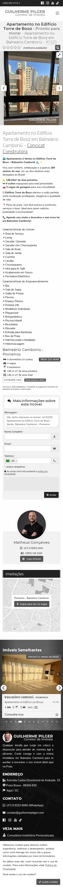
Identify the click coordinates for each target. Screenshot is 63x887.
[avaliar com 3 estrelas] (11, 47)
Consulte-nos (12, 379)
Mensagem (10, 412)
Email (7, 443)
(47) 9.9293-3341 (32, 548)
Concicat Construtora (24, 148)
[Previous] (6, 674)
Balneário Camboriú (22, 349)
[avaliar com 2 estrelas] (8, 47)
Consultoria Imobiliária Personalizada (30, 835)
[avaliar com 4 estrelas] (15, 47)
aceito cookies (49, 881)
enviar (53, 494)
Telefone (9, 456)
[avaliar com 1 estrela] (4, 47)
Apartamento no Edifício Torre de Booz (30, 26)
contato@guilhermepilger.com (25, 812)
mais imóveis (32, 558)
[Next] (56, 674)
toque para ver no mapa (33, 604)
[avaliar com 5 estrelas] (19, 47)
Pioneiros (12, 354)
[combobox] (11, 461)
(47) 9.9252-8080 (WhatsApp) (25, 805)
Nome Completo (13, 431)
